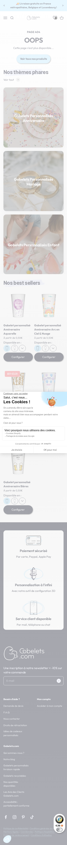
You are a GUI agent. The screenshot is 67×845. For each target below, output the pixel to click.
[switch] (59, 830)
